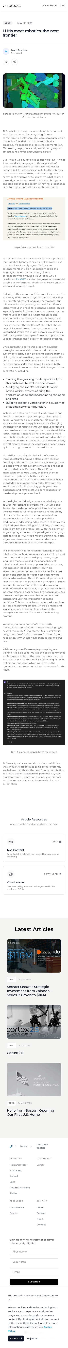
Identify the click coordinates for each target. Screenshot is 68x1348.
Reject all (32, 1338)
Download (51, 874)
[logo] (12, 5)
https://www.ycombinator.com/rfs (34, 247)
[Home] (11, 1146)
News (23, 1146)
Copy (55, 841)
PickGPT (21, 279)
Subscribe (34, 1281)
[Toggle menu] (63, 5)
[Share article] (14, 62)
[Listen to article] (6, 62)
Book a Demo (49, 5)
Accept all (16, 1338)
